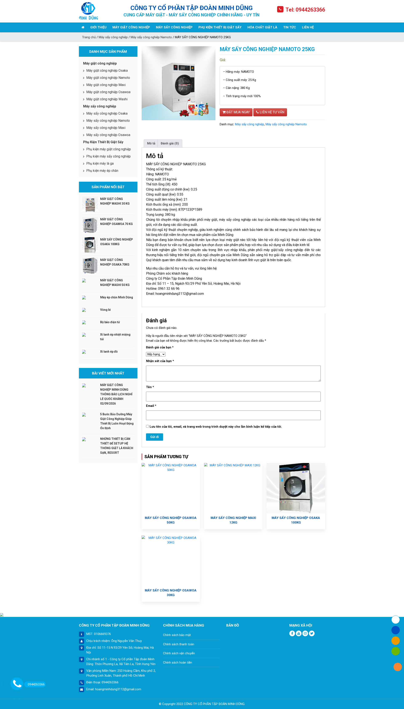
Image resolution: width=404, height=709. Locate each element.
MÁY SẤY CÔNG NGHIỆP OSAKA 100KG (116, 242)
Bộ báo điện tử (110, 322)
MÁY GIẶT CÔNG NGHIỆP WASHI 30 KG (115, 201)
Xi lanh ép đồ (109, 351)
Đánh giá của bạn (160, 347)
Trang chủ (89, 37)
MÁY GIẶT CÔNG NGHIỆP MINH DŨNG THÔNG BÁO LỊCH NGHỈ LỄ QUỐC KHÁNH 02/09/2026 (116, 394)
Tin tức (289, 27)
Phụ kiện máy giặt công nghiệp (108, 149)
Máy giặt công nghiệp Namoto (108, 78)
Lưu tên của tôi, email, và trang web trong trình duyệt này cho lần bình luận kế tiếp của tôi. (216, 427)
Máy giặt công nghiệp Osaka (107, 71)
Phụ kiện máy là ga (100, 163)
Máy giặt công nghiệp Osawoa (108, 92)
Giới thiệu (98, 27)
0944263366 (36, 684)
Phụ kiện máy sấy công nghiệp (108, 156)
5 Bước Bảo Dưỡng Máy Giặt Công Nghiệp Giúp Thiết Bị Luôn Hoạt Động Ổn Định (117, 421)
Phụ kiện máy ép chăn (102, 171)
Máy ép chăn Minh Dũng (116, 297)
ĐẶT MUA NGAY (238, 112)
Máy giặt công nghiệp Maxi (106, 85)
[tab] (151, 143)
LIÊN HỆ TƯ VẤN (271, 112)
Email (151, 406)
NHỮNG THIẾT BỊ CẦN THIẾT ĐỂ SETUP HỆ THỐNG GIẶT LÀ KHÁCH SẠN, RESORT (116, 445)
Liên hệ (308, 27)
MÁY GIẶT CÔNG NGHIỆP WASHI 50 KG (115, 283)
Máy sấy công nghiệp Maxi (105, 128)
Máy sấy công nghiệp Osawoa (108, 135)
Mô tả (151, 143)
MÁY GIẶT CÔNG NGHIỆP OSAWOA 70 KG (116, 222)
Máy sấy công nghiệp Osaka (107, 113)
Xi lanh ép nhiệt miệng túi (115, 337)
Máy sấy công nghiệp (174, 27)
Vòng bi (105, 309)
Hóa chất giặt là (262, 27)
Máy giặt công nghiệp (131, 27)
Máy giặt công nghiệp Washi (107, 99)
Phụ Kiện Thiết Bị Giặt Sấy (220, 27)
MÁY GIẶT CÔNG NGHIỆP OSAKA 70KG (114, 262)
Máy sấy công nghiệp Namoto (151, 37)
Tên (150, 387)
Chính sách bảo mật (177, 635)
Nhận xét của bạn (160, 361)
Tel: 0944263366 (305, 10)
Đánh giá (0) (170, 143)
